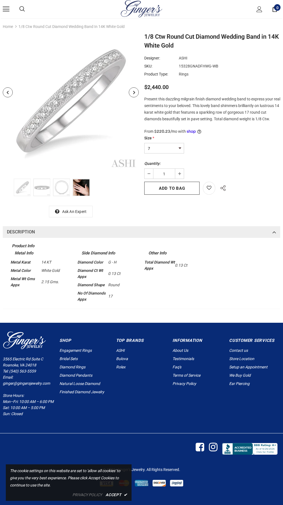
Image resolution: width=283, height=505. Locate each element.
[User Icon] (259, 9)
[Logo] (141, 8)
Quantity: (152, 163)
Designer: (152, 58)
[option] (71, 102)
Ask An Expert (74, 211)
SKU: (148, 66)
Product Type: (156, 74)
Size (149, 138)
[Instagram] (213, 447)
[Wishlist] (209, 188)
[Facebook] (200, 447)
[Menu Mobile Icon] (6, 9)
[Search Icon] (22, 9)
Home (8, 26)
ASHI (183, 58)
